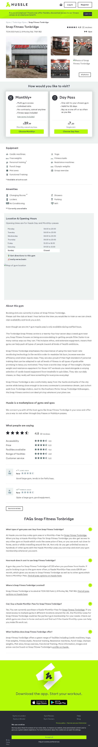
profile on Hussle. (60, 647)
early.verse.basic (17, 259)
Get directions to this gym (22, 256)
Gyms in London (19, 716)
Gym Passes (49, 716)
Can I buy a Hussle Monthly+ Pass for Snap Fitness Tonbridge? (34, 604)
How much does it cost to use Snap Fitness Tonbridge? (31, 560)
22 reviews (85, 27)
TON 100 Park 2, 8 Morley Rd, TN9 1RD (24, 32)
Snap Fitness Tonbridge (75, 535)
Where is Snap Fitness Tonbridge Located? (25, 585)
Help (79, 716)
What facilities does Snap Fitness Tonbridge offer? (29, 632)
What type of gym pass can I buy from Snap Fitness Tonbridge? (35, 529)
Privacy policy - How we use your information (71, 723)
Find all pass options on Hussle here (45, 576)
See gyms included (25, 117)
